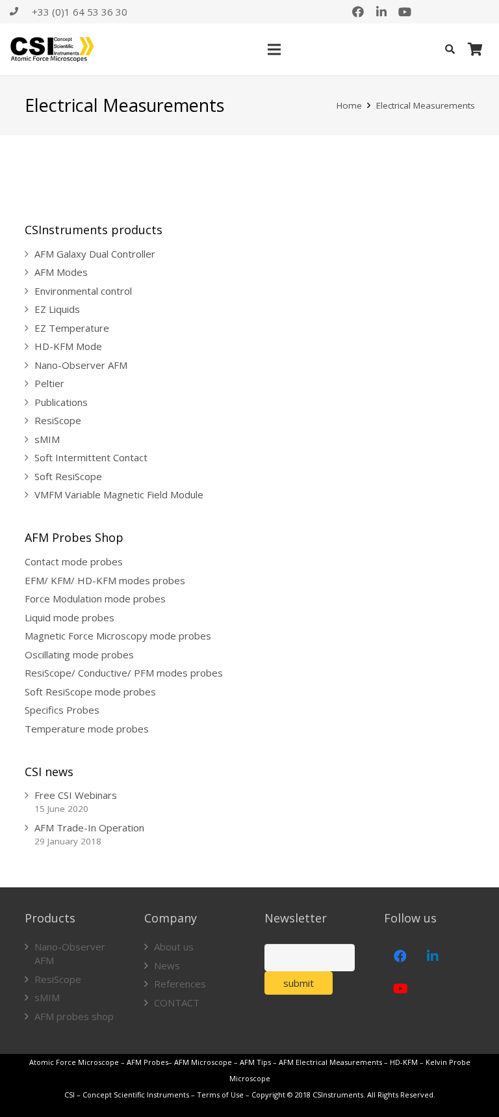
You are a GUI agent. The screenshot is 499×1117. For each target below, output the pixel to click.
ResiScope (57, 420)
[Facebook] (358, 11)
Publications (61, 402)
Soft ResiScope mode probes (90, 691)
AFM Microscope (203, 1062)
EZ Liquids (57, 309)
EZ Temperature (71, 327)
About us (174, 946)
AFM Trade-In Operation (89, 827)
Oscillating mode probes (79, 654)
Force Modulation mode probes (95, 598)
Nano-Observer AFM (80, 364)
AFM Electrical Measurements (330, 1062)
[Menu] (274, 49)
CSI (69, 1094)
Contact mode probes (74, 561)
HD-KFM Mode (68, 346)
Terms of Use (220, 1094)
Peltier (49, 383)
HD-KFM (404, 1062)
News (167, 965)
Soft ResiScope (68, 476)
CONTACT (176, 1002)
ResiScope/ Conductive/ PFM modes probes (124, 672)
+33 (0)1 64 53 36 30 (79, 11)
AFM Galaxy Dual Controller (94, 253)
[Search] (450, 49)
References (180, 983)
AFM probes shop (74, 1016)
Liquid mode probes (69, 617)
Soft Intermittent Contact (90, 457)
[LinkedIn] (381, 11)
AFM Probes (147, 1062)
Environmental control (83, 290)
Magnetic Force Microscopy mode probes (118, 635)
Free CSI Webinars (75, 794)
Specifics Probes (62, 709)
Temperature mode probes (87, 728)
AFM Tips (255, 1062)
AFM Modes (61, 271)
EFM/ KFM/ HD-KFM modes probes (105, 580)
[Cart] (475, 49)
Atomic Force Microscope (75, 1062)
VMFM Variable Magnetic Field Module (118, 494)
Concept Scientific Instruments (136, 1094)
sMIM (47, 439)
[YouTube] (404, 11)
